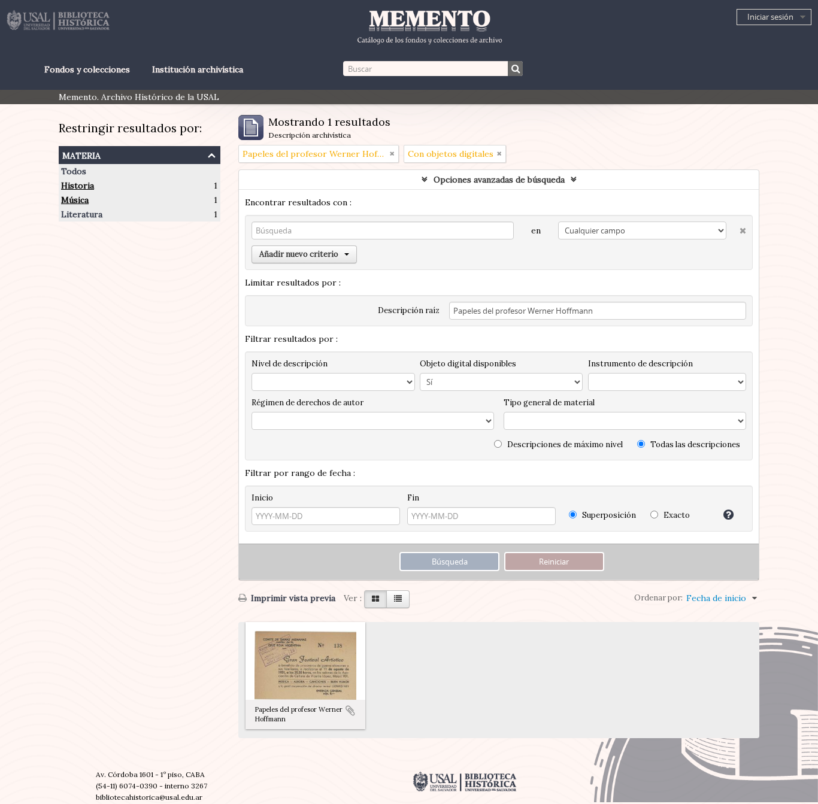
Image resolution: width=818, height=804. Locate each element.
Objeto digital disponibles (468, 364)
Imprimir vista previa (292, 598)
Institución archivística (197, 69)
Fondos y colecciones (86, 69)
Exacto (676, 515)
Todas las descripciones (694, 444)
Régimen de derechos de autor (307, 403)
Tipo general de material (549, 403)
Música (75, 200)
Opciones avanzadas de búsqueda (499, 179)
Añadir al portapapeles (350, 711)
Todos (73, 171)
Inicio (262, 498)
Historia (77, 185)
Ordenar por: (658, 598)
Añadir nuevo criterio (298, 254)
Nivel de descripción (290, 364)
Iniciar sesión (770, 16)
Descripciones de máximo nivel (564, 444)
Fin (413, 498)
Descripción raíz (409, 310)
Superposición (608, 515)
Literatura (81, 214)
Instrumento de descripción (640, 364)
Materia (81, 154)
